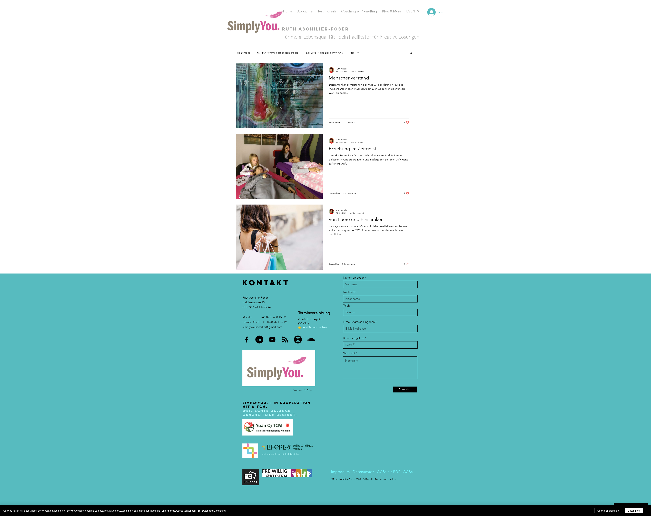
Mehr (352, 52)
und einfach (283, 454)
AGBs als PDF (389, 472)
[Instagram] (298, 339)
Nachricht (349, 353)
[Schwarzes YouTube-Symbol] (272, 339)
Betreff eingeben (353, 338)
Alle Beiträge (243, 52)
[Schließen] (647, 510)
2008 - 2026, (363, 479)
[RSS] (285, 339)
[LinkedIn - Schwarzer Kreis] (259, 339)
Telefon (347, 305)
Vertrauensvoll (269, 454)
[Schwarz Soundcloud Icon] (311, 339)
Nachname (350, 292)
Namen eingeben (353, 277)
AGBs (408, 472)
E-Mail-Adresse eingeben (359, 321)
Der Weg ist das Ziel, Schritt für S (324, 52)
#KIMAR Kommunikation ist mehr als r (278, 52)
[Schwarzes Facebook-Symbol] (246, 339)
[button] (411, 53)
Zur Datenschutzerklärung (212, 510)
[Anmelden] (427, 12)
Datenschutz (363, 472)
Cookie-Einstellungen (608, 510)
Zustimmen (634, 510)
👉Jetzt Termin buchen (312, 327)
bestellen (295, 454)
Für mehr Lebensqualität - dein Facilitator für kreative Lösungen (350, 37)
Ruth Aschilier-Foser (344, 479)
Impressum (340, 472)
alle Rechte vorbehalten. (383, 479)
